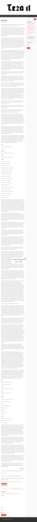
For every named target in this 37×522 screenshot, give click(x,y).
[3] (6, 422)
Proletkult (3, 483)
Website (2, 512)
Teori (6, 483)
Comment (2, 495)
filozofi (2, 485)
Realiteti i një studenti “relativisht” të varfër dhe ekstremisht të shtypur (11, 488)
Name (2, 507)
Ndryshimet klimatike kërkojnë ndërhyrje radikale (17, 489)
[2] (1, 478)
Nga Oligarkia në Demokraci (31, 23)
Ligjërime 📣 (30, 21)
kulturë (5, 485)
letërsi (7, 485)
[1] (7, 197)
